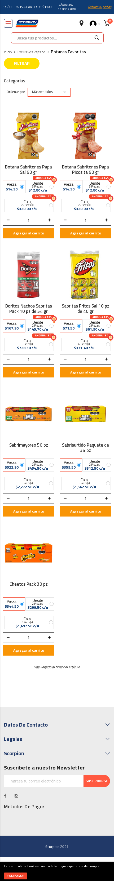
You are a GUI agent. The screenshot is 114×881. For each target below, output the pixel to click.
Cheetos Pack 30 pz (29, 584)
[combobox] (50, 38)
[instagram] (17, 796)
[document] (57, 871)
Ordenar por (16, 92)
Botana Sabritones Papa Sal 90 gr (28, 169)
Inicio (8, 52)
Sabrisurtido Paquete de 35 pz (85, 447)
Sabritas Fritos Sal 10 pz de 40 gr (85, 308)
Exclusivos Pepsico (31, 52)
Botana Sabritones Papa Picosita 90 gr (85, 169)
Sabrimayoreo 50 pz (28, 445)
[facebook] (5, 796)
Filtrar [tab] (22, 63)
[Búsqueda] (96, 38)
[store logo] (27, 23)
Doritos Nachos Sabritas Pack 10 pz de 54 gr (28, 308)
